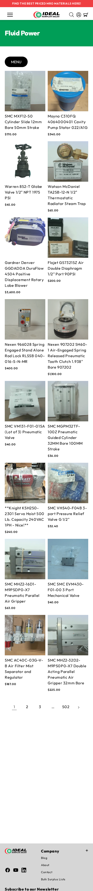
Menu (16, 61)
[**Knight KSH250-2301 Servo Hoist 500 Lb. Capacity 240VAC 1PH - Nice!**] (25, 483)
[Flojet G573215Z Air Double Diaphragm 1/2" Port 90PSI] (68, 237)
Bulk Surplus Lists (53, 879)
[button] (10, 15)
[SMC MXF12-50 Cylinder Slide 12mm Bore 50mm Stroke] (25, 91)
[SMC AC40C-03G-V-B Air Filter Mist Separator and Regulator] (25, 635)
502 (66, 706)
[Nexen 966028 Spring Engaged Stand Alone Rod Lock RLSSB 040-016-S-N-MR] (25, 319)
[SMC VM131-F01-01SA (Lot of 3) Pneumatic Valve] (25, 401)
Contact (46, 872)
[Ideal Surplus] (46, 14)
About (45, 865)
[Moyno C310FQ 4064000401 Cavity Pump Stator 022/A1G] (68, 91)
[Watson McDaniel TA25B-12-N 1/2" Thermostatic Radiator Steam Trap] (68, 161)
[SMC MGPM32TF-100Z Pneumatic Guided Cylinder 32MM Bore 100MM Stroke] (68, 401)
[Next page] (78, 706)
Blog (44, 858)
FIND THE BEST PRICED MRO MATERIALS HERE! (46, 3)
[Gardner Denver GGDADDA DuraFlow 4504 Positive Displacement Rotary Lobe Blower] (25, 237)
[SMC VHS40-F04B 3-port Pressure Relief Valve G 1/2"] (68, 483)
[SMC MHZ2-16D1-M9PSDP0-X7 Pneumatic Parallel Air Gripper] (25, 559)
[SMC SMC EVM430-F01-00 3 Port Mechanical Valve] (68, 559)
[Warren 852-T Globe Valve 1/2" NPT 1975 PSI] (25, 161)
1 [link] (14, 706)
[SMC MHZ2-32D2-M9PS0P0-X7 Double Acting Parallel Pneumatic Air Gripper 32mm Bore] (68, 635)
